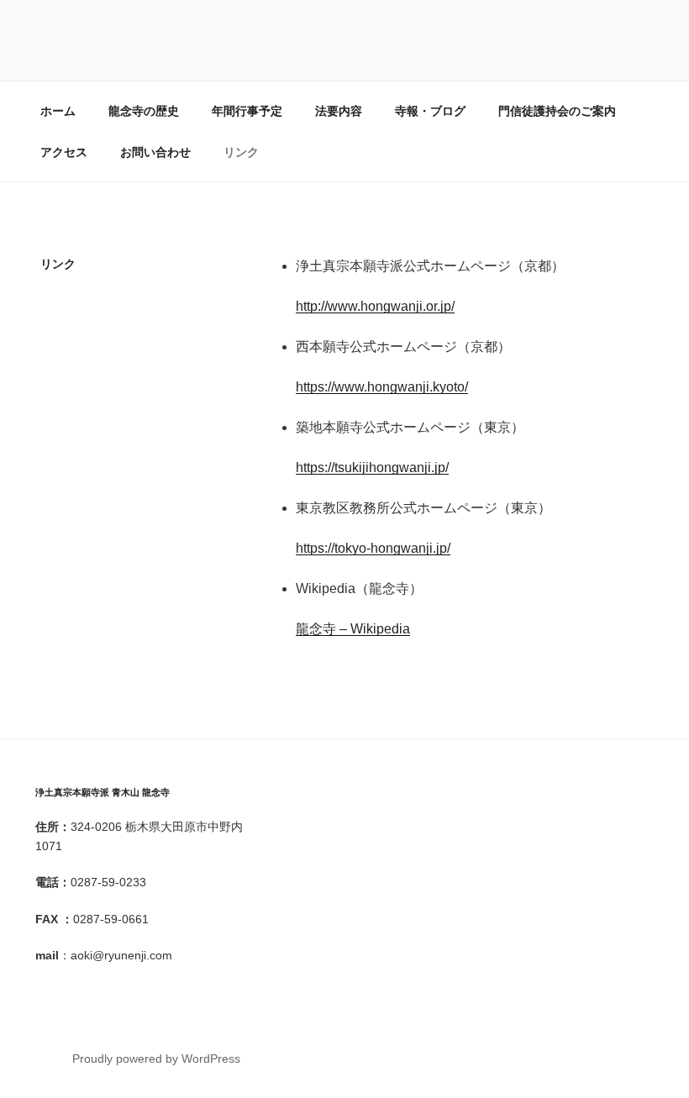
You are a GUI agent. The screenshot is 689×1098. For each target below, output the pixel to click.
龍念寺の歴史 (143, 111)
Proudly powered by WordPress (156, 1058)
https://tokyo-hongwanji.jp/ (373, 548)
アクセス (63, 152)
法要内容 (338, 111)
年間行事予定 (247, 111)
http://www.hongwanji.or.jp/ (375, 306)
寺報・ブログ (430, 111)
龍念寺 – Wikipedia (353, 629)
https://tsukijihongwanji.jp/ (372, 467)
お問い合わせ (155, 152)
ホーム (58, 111)
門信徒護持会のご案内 (557, 111)
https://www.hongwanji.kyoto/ (382, 387)
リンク (241, 152)
